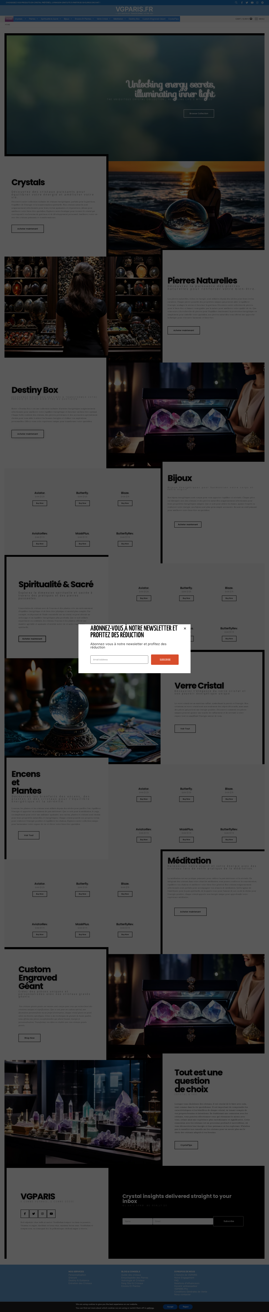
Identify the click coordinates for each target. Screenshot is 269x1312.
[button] (185, 628)
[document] (134, 656)
